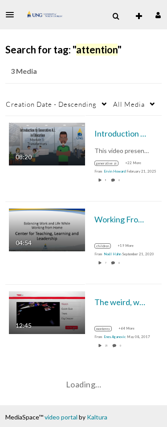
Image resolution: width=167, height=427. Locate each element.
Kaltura (97, 417)
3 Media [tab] (24, 71)
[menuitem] (115, 16)
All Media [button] (129, 104)
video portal (61, 417)
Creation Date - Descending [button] (51, 104)
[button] (12, 14)
